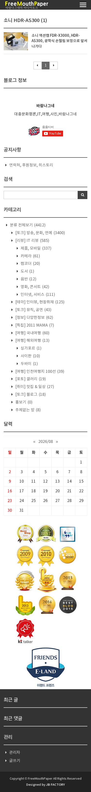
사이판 (30, 356)
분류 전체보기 (27, 225)
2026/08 (45, 442)
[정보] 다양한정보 (33, 317)
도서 (27, 271)
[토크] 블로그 (30, 394)
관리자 (14, 752)
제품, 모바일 (35, 248)
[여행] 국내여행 (32, 333)
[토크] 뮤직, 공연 (32, 310)
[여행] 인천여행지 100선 (39, 371)
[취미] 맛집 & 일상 (34, 387)
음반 (28, 279)
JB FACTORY (55, 785)
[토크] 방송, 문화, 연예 (39, 233)
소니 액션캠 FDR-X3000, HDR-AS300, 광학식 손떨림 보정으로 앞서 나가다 (59, 41)
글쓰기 (14, 761)
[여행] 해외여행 (32, 340)
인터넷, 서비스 (37, 294)
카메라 (30, 256)
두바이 (29, 364)
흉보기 (23, 402)
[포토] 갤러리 (30, 379)
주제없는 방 (27, 410)
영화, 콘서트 (34, 287)
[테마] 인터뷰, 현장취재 (39, 302)
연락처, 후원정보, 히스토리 (31, 165)
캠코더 (30, 264)
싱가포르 (30, 348)
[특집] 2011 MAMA (34, 325)
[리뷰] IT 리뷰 (31, 241)
